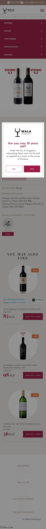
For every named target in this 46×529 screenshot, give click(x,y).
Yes (32, 169)
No (14, 169)
